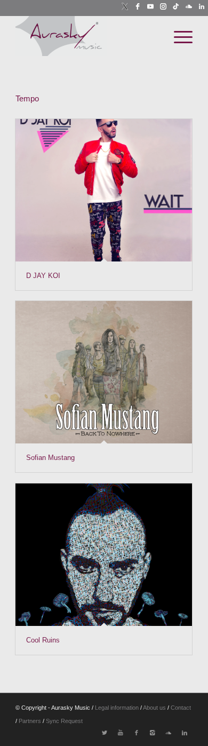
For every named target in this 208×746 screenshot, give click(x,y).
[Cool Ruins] (103, 554)
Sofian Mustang (50, 458)
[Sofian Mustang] (103, 372)
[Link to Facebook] (137, 733)
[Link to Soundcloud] (169, 733)
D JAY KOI (43, 276)
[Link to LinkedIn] (185, 733)
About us (154, 707)
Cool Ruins (43, 640)
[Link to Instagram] (153, 733)
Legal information (117, 707)
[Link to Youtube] (121, 733)
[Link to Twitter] (105, 733)
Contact (181, 707)
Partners (31, 721)
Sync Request (64, 721)
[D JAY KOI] (103, 190)
